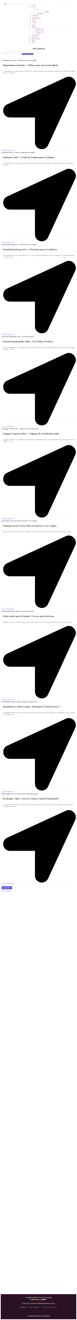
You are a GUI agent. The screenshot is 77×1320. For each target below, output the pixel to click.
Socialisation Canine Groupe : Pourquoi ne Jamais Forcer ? (31, 706)
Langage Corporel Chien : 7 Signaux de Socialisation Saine (31, 433)
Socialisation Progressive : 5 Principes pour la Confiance (30, 249)
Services (34, 6)
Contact (34, 22)
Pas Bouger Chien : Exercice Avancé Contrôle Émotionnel (31, 798)
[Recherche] (27, 54)
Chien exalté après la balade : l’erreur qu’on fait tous (28, 616)
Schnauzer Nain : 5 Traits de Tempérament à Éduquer (29, 157)
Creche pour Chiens (40, 32)
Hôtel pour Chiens (40, 30)
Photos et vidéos (36, 18)
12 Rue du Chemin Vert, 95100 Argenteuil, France (38, 1303)
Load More (7, 888)
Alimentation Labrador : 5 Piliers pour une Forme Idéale (30, 65)
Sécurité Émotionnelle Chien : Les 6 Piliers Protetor (28, 341)
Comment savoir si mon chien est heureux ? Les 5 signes (29, 526)
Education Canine (39, 28)
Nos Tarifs (40, 13)
